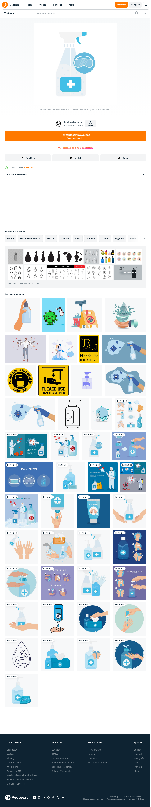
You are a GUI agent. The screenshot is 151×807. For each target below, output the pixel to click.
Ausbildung (12, 766)
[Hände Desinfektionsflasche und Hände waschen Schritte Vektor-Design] (129, 547)
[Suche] (134, 13)
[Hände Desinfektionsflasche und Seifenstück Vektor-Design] (57, 547)
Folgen (89, 125)
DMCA (54, 754)
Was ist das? (29, 167)
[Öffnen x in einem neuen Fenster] (58, 797)
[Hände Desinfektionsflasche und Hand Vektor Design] (57, 511)
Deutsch (136, 762)
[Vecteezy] (5, 5)
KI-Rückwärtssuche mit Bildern (22, 775)
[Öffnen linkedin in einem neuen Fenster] (44, 797)
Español (136, 754)
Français (136, 766)
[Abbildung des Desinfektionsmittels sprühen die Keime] (53, 315)
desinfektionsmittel (30, 238)
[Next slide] (139, 238)
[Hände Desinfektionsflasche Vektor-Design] (93, 511)
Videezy (10, 758)
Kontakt (91, 754)
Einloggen (133, 4)
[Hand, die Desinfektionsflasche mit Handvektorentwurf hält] (21, 619)
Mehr (71, 4)
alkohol (65, 238)
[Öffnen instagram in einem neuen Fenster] (39, 797)
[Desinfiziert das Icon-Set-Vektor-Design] (130, 414)
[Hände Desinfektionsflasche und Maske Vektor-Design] (96, 446)
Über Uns (92, 758)
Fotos (29, 4)
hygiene (119, 238)
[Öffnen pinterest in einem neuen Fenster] (48, 797)
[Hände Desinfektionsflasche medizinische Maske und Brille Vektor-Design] (29, 477)
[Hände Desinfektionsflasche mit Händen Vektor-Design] (21, 547)
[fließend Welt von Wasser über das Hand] (125, 315)
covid (133, 238)
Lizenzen (55, 749)
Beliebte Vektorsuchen (62, 762)
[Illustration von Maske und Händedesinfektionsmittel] (101, 414)
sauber (105, 238)
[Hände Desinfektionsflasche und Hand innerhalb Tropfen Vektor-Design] (21, 654)
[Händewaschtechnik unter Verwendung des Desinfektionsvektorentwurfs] (57, 583)
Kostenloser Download (74, 136)
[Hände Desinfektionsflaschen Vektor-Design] (93, 547)
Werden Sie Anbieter (98, 762)
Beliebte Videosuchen (62, 771)
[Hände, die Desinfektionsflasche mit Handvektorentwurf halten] (129, 511)
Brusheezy (12, 749)
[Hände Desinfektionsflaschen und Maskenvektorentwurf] (70, 477)
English (135, 749)
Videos (42, 4)
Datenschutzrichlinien (113, 798)
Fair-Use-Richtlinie (134, 798)
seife (77, 238)
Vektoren (14, 4)
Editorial (57, 4)
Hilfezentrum (94, 749)
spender (91, 238)
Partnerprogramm (60, 758)
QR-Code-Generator (16, 783)
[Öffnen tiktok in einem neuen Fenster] (53, 797)
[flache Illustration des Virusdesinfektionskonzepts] (63, 349)
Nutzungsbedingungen (91, 798)
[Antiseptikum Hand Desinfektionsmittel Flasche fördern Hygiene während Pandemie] (73, 414)
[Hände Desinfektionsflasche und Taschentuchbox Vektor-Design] (93, 619)
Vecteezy (11, 754)
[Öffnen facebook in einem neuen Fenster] (34, 797)
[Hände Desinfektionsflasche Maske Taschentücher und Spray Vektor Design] (129, 446)
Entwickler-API (14, 771)
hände (10, 238)
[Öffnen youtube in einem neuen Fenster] (63, 797)
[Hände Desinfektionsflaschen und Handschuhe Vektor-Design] (93, 583)
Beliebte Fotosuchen (61, 766)
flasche (50, 238)
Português (137, 758)
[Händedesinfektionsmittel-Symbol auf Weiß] (86, 380)
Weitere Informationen (17, 174)
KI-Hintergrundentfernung (20, 779)
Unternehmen (13, 762)
